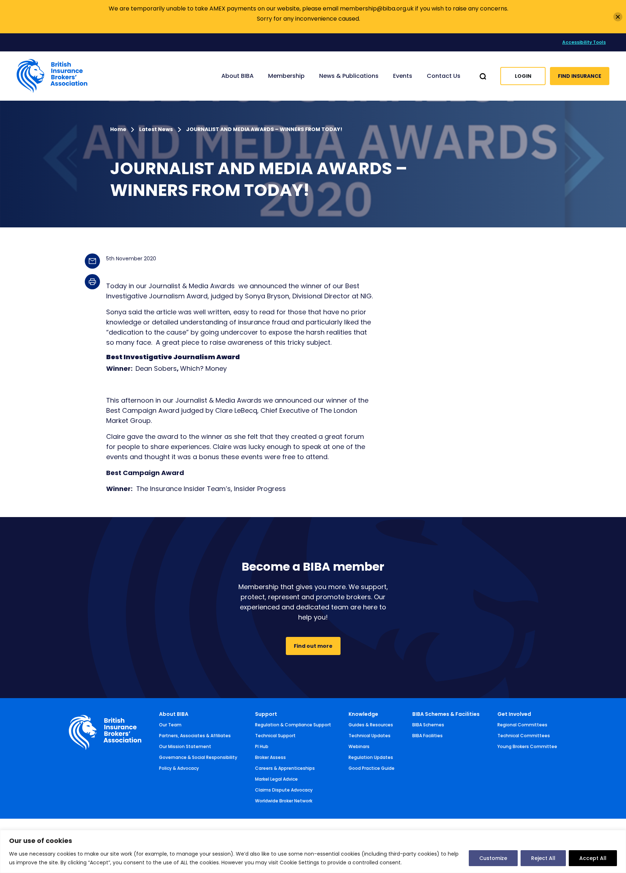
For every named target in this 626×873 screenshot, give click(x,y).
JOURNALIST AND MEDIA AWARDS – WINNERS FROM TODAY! (264, 129)
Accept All (592, 858)
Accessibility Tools (584, 42)
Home (119, 129)
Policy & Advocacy (179, 768)
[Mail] (92, 261)
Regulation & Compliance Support (293, 725)
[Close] (617, 16)
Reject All (543, 858)
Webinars (359, 746)
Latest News (156, 129)
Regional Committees (522, 725)
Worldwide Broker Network (283, 801)
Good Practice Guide (372, 768)
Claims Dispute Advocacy (284, 790)
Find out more (313, 646)
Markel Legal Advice (276, 779)
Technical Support (275, 736)
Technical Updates (370, 736)
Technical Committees (523, 736)
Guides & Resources (371, 725)
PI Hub (261, 746)
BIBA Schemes (428, 725)
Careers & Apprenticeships (285, 768)
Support (266, 714)
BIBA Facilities (427, 736)
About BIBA (173, 714)
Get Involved (514, 714)
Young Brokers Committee (527, 746)
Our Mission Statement (185, 746)
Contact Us (443, 76)
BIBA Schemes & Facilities (446, 714)
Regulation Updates (371, 757)
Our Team (170, 725)
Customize (493, 858)
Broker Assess (270, 757)
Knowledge (363, 714)
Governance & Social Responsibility (198, 757)
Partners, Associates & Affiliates (195, 736)
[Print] (92, 281)
